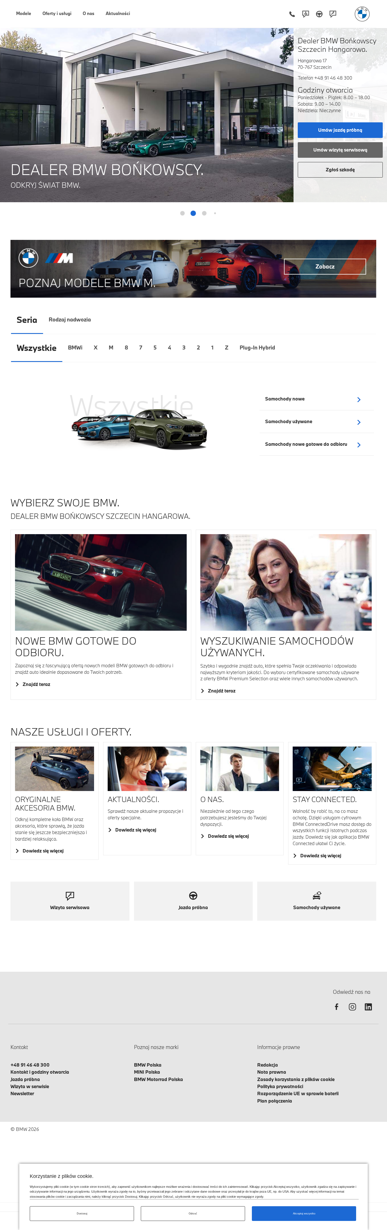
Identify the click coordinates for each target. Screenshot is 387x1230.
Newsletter (22, 1093)
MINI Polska (147, 1072)
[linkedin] (368, 1012)
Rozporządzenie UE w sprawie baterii (298, 1093)
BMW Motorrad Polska (158, 1079)
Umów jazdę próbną (340, 130)
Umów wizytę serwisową (340, 150)
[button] (379, 111)
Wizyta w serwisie (29, 1086)
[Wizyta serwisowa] (333, 14)
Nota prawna (271, 1072)
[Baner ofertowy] (193, 269)
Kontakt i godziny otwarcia (39, 1072)
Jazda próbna (25, 1079)
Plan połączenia (274, 1101)
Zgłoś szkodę (340, 169)
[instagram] (352, 1012)
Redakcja (267, 1065)
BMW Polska (147, 1065)
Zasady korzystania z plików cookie (296, 1079)
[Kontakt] (305, 14)
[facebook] (337, 1012)
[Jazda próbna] (319, 14)
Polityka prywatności (280, 1086)
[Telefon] (292, 14)
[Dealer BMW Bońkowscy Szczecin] (362, 14)
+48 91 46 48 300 (333, 78)
